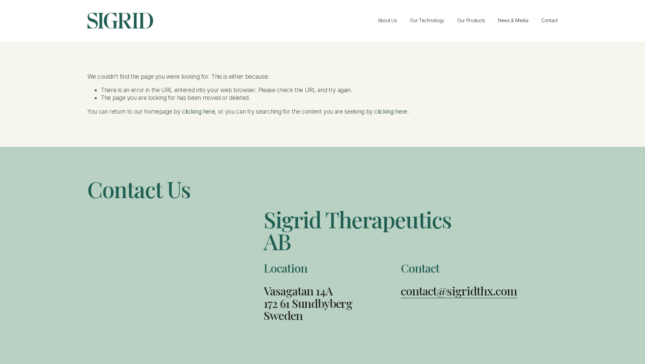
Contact (549, 20)
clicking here (198, 111)
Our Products (471, 20)
